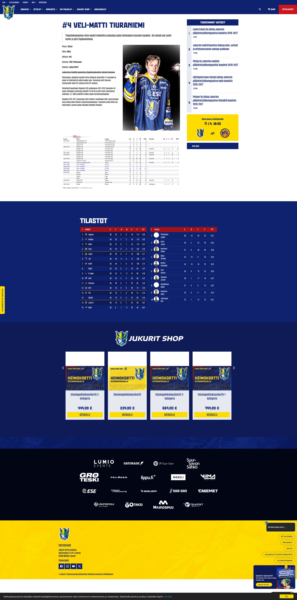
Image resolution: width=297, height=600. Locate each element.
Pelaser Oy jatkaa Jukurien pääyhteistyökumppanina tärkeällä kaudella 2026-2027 (214, 100)
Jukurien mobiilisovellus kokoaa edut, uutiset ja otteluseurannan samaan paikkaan (215, 46)
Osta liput (195, 146)
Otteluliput (288, 9)
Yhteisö (25, 2)
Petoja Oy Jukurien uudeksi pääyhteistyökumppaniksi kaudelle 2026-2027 (215, 62)
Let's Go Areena (14, 2)
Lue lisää (168, 596)
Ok (286, 596)
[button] (63, 377)
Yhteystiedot (43, 2)
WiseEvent (91, 574)
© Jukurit (62, 574)
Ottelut (38, 9)
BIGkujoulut (100, 9)
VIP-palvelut (66, 9)
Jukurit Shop (83, 9)
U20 (4, 2)
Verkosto (51, 9)
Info (33, 2)
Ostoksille (85, 414)
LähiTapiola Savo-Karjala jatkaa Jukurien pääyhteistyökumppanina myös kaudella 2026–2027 (212, 80)
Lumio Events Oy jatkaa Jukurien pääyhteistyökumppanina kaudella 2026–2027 (215, 30)
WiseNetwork (108, 574)
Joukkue (25, 9)
